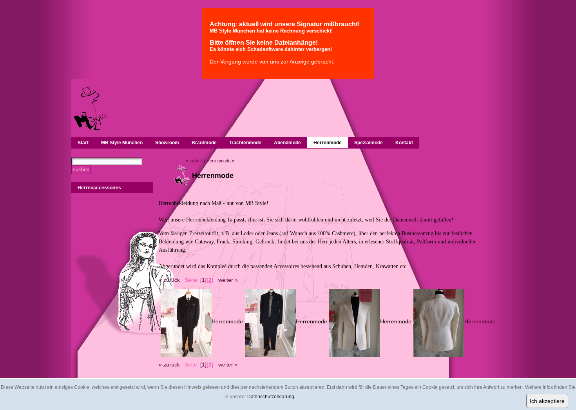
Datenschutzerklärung (270, 396)
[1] (203, 280)
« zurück (169, 280)
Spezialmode (368, 142)
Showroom (167, 142)
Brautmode (204, 142)
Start (83, 142)
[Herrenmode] (186, 355)
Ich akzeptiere (547, 401)
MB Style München (122, 142)
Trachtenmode (245, 142)
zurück (196, 160)
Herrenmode (327, 142)
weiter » (228, 280)
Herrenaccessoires (99, 187)
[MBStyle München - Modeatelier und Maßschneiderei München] (90, 129)
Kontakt (404, 142)
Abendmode (287, 142)
